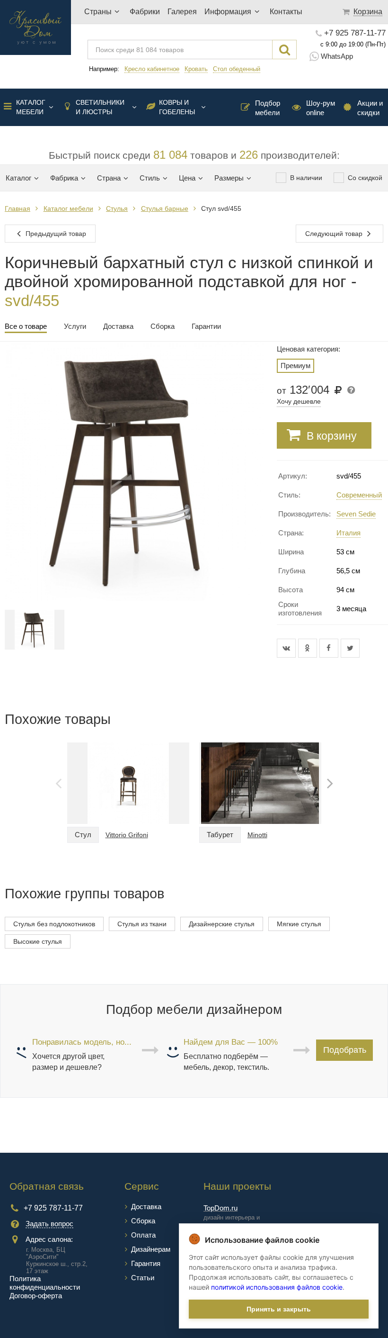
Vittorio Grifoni (127, 835)
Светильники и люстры (100, 107)
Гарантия (145, 1263)
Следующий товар (334, 233)
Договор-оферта (35, 1296)
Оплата (143, 1235)
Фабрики (145, 12)
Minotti (257, 835)
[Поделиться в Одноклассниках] (308, 648)
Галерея (182, 12)
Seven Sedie (356, 514)
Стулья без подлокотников (54, 924)
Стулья (117, 208)
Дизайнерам (150, 1249)
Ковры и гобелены (177, 107)
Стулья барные (164, 208)
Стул (83, 835)
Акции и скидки (370, 108)
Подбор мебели (267, 108)
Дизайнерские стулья (222, 924)
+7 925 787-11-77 (355, 33)
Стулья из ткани (142, 924)
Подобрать (344, 1050)
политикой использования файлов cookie (277, 1287)
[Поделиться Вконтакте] (287, 648)
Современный (359, 495)
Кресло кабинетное (151, 68)
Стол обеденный (236, 68)
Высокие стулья (37, 941)
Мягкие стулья (299, 924)
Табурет (220, 835)
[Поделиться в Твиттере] (350, 648)
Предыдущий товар (55, 233)
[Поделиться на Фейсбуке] (330, 648)
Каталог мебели (30, 107)
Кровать (196, 68)
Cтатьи (142, 1278)
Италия (348, 533)
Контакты (286, 12)
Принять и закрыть (279, 1309)
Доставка (146, 1206)
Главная (17, 208)
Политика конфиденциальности (44, 1283)
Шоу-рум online (320, 108)
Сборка (143, 1221)
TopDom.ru (220, 1208)
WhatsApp (337, 56)
